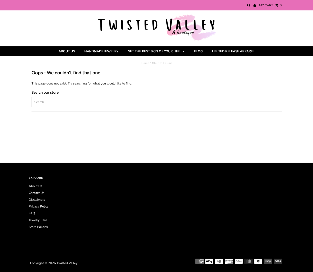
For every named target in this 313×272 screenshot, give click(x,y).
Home (145, 63)
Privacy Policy (39, 206)
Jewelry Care (38, 220)
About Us (35, 186)
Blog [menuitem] (198, 51)
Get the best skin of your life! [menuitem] (154, 51)
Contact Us (36, 193)
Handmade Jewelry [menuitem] (101, 51)
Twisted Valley (67, 263)
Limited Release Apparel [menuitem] (233, 51)
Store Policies (38, 227)
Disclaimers (37, 200)
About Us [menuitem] (67, 51)
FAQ (32, 213)
